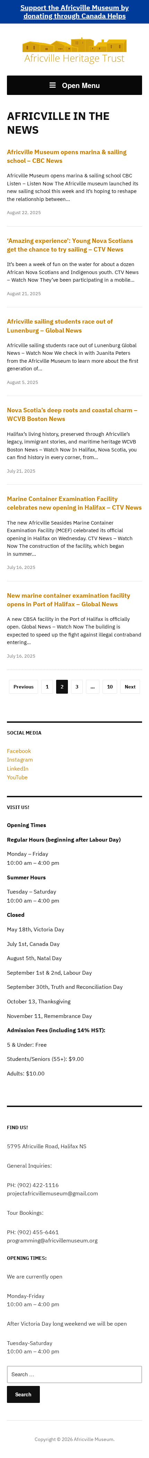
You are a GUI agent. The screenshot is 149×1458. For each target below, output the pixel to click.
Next (130, 687)
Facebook (19, 750)
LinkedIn (17, 768)
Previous (24, 687)
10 (110, 687)
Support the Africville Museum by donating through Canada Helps (74, 11)
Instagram (20, 759)
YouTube (17, 777)
